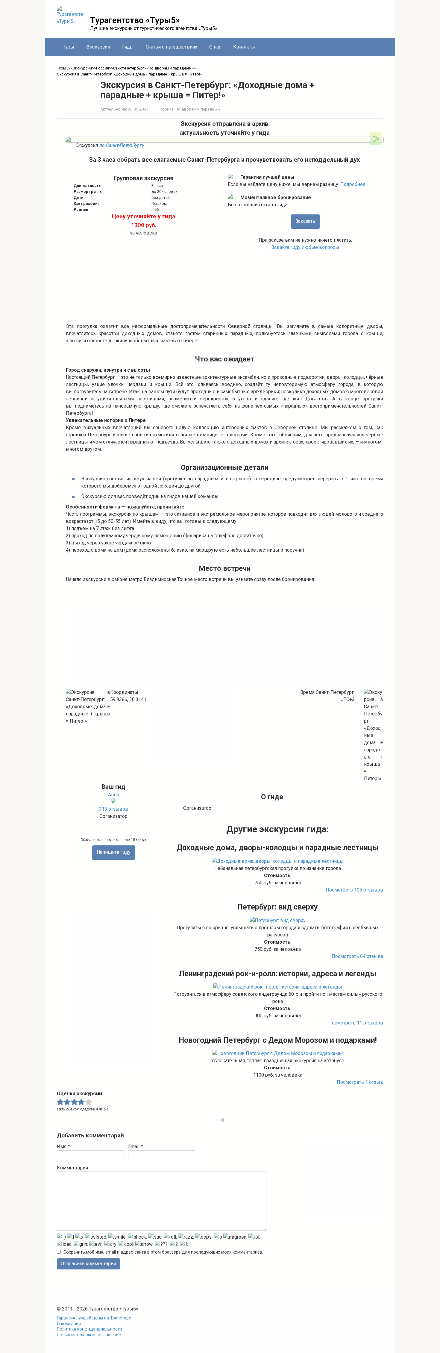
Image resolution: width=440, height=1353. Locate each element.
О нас (215, 47)
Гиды (128, 47)
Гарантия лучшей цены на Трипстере (94, 1318)
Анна (113, 794)
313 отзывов (113, 809)
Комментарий (72, 1168)
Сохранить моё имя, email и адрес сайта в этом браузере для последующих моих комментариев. (163, 1252)
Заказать (305, 221)
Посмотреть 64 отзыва (357, 956)
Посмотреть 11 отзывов (355, 1023)
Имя (63, 1146)
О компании (69, 1323)
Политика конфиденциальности (89, 1329)
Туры (68, 47)
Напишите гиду (114, 852)
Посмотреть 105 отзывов (354, 890)
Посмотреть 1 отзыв (360, 1082)
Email (135, 1146)
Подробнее (352, 184)
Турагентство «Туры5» (135, 20)
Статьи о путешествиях (171, 47)
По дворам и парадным (198, 109)
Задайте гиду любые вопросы (305, 247)
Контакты (244, 47)
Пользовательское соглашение (89, 1334)
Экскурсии (98, 47)
